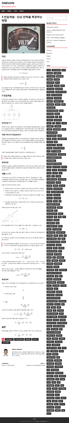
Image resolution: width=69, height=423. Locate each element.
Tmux (64, 348)
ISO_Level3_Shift (52, 213)
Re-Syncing (50, 295)
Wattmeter (59, 373)
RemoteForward (52, 301)
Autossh (49, 98)
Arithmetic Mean (61, 92)
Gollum (62, 185)
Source (49, 326)
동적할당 (58, 391)
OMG (48, 260)
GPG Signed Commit (57, 192)
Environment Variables (54, 163)
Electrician (49, 53)
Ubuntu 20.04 (51, 357)
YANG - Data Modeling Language (56, 37)
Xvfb (48, 382)
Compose (57, 126)
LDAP (60, 226)
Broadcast (50, 117)
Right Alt (50, 304)
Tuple (61, 351)
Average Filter (58, 101)
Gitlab (58, 182)
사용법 (48, 401)
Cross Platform (52, 132)
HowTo (49, 59)
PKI (61, 276)
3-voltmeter (19, 339)
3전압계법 (28, 339)
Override (50, 263)
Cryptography (51, 135)
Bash (63, 104)
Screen (49, 310)
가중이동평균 (50, 385)
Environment (51, 160)
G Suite (55, 173)
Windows (62, 376)
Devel (54, 139)
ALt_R (57, 82)
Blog (61, 110)
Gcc (60, 173)
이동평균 (55, 401)
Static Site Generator (53, 332)
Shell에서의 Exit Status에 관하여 (55, 35)
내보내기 (55, 388)
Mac (63, 238)
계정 (62, 385)
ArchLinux (49, 50)
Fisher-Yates (62, 170)
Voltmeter (50, 373)
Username (50, 366)
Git (53, 176)
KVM (57, 223)
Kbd (60, 217)
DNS (56, 142)
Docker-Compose (59, 148)
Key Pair (49, 220)
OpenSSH (62, 260)
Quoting (49, 288)
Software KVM (62, 323)
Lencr (49, 229)
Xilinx (62, 379)
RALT (56, 288)
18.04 (48, 70)
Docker (49, 148)
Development (62, 139)
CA (56, 117)
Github (58, 176)
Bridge (57, 114)
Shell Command (51, 316)
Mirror (59, 245)
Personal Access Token (54, 273)
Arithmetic (50, 92)
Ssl (61, 329)
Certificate (58, 120)
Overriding (58, 263)
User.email (58, 360)
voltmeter (9, 339)
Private (49, 279)
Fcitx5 (54, 170)
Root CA (57, 304)
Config (49, 129)
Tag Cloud (59, 341)
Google (48, 56)
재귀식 (56, 404)
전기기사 (35, 339)
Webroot (50, 376)
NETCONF (49, 254)
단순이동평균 (50, 391)
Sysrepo (62, 338)
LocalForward (51, 238)
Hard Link (57, 195)
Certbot (49, 120)
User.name (50, 363)
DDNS (48, 139)
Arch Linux (50, 89)
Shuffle (56, 320)
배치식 (57, 398)
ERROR (49, 167)
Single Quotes (51, 323)
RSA (48, 307)
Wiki (56, 376)
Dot (48, 151)
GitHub (34, 419)
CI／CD (58, 123)
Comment (50, 126)
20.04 (63, 70)
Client (64, 123)
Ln (65, 235)
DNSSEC (59, 145)
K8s (55, 217)
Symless (59, 335)
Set (55, 310)
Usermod (58, 363)
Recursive (59, 295)
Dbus (59, 135)
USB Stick (50, 360)
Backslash (50, 104)
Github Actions (51, 179)
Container (57, 129)
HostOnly (57, 198)
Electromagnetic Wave (54, 157)
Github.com (50, 182)
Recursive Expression (53, 298)
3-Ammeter (57, 73)
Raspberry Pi (51, 292)
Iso (56, 210)
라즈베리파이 (50, 395)
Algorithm (50, 82)
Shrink (49, 320)
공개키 (48, 388)
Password (50, 270)
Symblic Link (51, 335)
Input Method (51, 207)
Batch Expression (52, 110)
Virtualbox (54, 370)
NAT (60, 251)
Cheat (49, 123)
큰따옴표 (58, 410)
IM (60, 201)
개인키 (57, 385)
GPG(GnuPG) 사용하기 (53, 27)
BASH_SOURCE (51, 107)
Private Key (57, 279)
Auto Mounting (56, 95)
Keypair (56, 220)
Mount (49, 248)
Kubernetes (50, 223)
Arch (62, 85)
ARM (48, 95)
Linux (48, 61)
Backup (58, 104)
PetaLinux (50, 276)
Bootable (50, 114)
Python (63, 285)
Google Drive (58, 189)
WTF (57, 379)
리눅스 (57, 395)
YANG (53, 382)
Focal (49, 173)
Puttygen (56, 285)
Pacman (49, 267)
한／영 (48, 413)
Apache (57, 85)
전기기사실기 (6, 342)
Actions (56, 79)
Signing (62, 320)
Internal (50, 210)
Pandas (56, 267)
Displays (49, 142)
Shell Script (62, 316)
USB (58, 357)
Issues (60, 213)
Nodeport (60, 257)
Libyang (49, 235)
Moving (61, 248)
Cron (63, 129)
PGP (57, 276)
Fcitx (48, 170)
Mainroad (43, 421)
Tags (48, 345)
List (61, 235)
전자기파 (58, 407)
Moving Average (52, 251)
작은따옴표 (49, 404)
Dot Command (56, 151)
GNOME (49, 185)
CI (53, 123)
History (49, 198)
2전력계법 (49, 73)
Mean (63, 242)
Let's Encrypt (57, 229)
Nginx (49, 257)
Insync (60, 207)
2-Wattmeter (56, 70)
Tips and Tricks (51, 348)
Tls (59, 348)
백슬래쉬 (63, 398)
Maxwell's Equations (53, 242)
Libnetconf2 (51, 232)
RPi (63, 304)
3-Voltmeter (51, 76)
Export (64, 167)
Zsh (59, 382)
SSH (48, 329)
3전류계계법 (60, 76)
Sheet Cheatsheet (52, 313)
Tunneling (54, 351)
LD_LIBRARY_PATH (52, 226)
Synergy (55, 338)
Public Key (61, 282)
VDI (48, 370)
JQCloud (49, 217)
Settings (60, 310)
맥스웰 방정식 (50, 398)
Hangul (49, 195)
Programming (51, 282)
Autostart (58, 98)
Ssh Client (55, 329)
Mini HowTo (50, 245)
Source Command (59, 326)
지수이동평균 (50, 410)
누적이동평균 (62, 388)
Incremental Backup (53, 204)
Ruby (58, 307)
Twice (49, 354)
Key (64, 217)
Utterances (58, 366)
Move (55, 248)
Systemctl (50, 341)
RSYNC (53, 307)
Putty (49, 285)
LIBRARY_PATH (60, 232)
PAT (57, 270)
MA (59, 238)
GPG (48, 192)
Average (49, 101)
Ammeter (49, 85)
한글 (63, 410)
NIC (54, 257)
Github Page (62, 179)
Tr (48, 351)
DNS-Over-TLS (51, 145)
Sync (48, 338)
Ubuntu (55, 354)
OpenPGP (54, 260)
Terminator (55, 345)
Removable (62, 301)
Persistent (63, 270)
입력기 (60, 401)
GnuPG (55, 185)
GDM (48, 176)
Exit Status (56, 167)
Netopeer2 (58, 254)
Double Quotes (51, 154)
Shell (61, 313)
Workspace (50, 379)
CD (60, 117)
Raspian (59, 292)
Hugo (55, 201)
